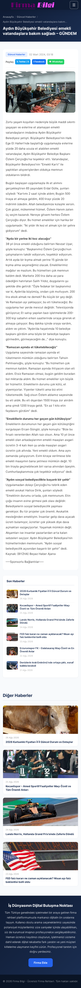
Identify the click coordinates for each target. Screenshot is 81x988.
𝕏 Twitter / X (23, 61)
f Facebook (39, 61)
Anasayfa (8, 16)
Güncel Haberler (26, 16)
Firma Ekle (40, 962)
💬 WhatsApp (56, 61)
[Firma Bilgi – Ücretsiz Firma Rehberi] (33, 5)
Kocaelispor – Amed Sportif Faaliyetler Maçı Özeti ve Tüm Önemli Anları (45, 607)
